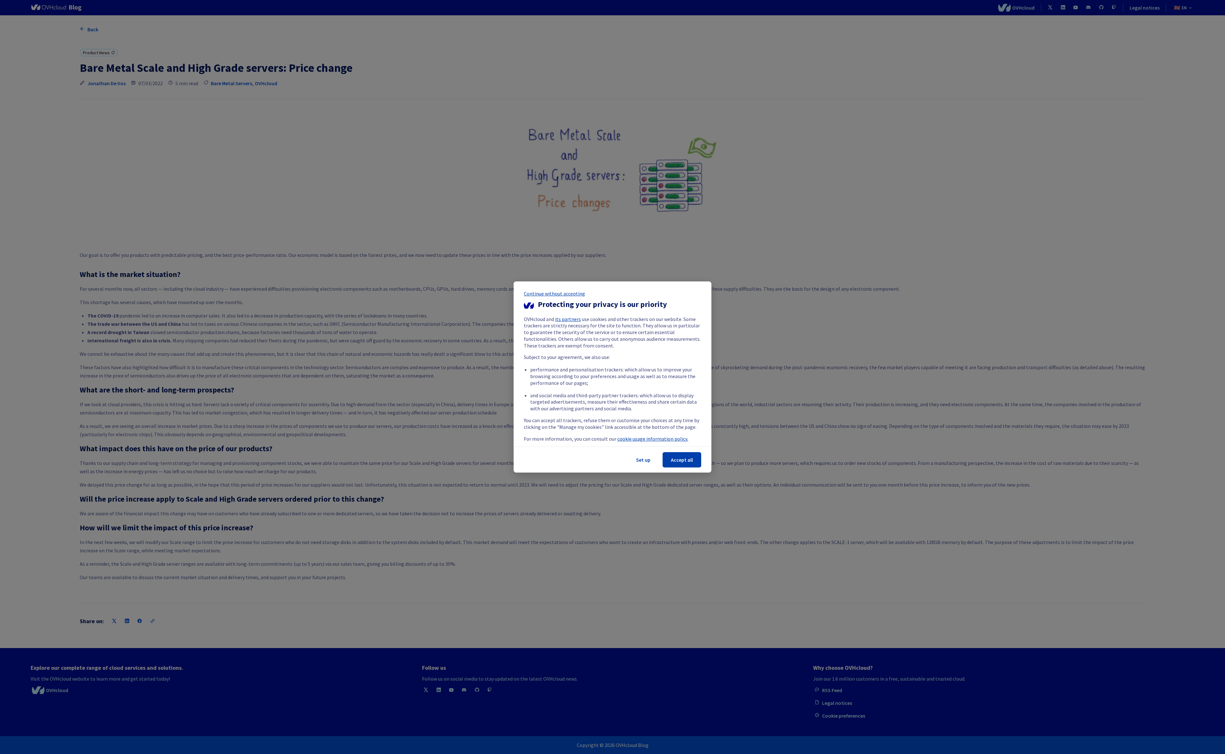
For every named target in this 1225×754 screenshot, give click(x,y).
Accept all (682, 460)
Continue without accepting (554, 293)
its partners (568, 319)
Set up (643, 460)
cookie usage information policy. (652, 439)
